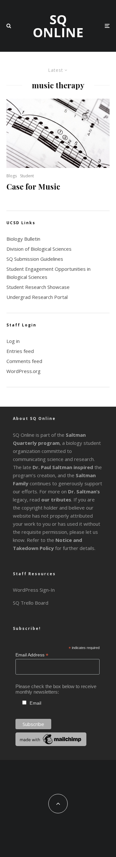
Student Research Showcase (38, 287)
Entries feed (20, 351)
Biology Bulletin (23, 239)
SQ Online (58, 26)
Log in (13, 341)
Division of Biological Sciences (39, 249)
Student (27, 176)
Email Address (31, 655)
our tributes (56, 499)
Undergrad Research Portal (37, 297)
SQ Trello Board (30, 602)
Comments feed (24, 361)
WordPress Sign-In (34, 590)
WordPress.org (23, 371)
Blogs (11, 176)
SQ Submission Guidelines (34, 259)
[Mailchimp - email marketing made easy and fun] (50, 744)
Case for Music (33, 186)
